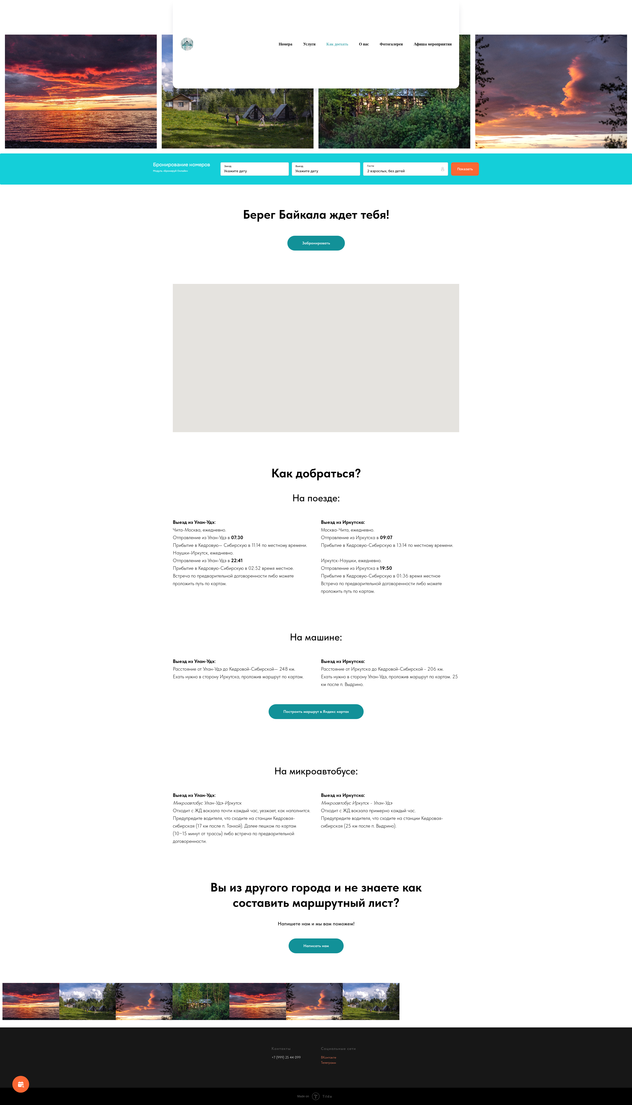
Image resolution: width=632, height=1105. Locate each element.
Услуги (309, 44)
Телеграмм (328, 1062)
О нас (364, 44)
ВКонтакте (328, 1057)
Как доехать (337, 44)
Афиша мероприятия (433, 44)
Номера (285, 44)
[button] (316, 945)
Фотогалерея (391, 44)
